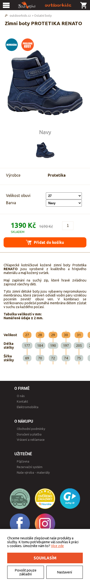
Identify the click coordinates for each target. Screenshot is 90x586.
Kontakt (22, 401)
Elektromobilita (27, 407)
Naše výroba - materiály (33, 472)
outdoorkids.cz (20, 15)
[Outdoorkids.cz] (45, 5)
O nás (21, 396)
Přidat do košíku (48, 242)
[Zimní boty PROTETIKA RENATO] (45, 81)
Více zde (57, 546)
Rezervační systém (29, 467)
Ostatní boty (43, 15)
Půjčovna (23, 461)
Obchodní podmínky (31, 428)
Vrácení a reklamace (31, 439)
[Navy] (45, 149)
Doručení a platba (29, 434)
